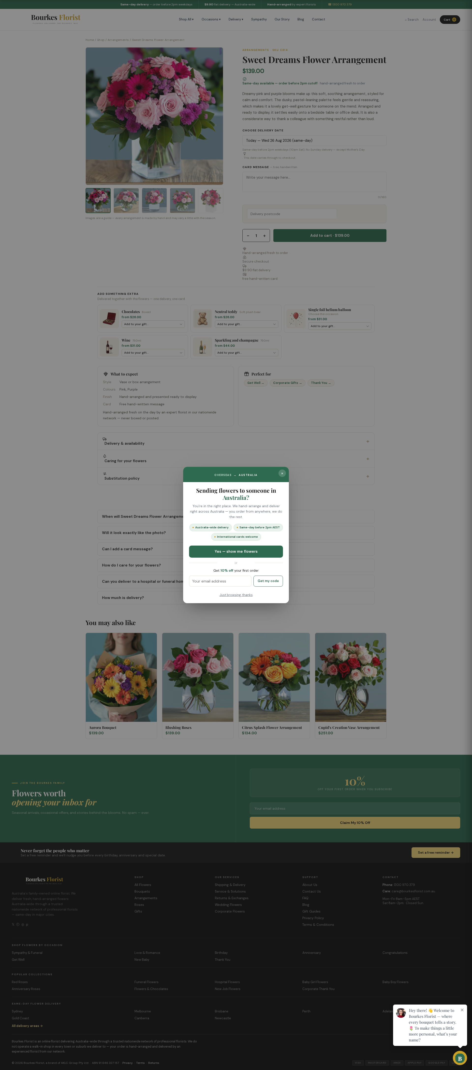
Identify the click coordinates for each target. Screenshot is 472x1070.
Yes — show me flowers (236, 551)
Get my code (268, 581)
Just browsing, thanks (236, 595)
